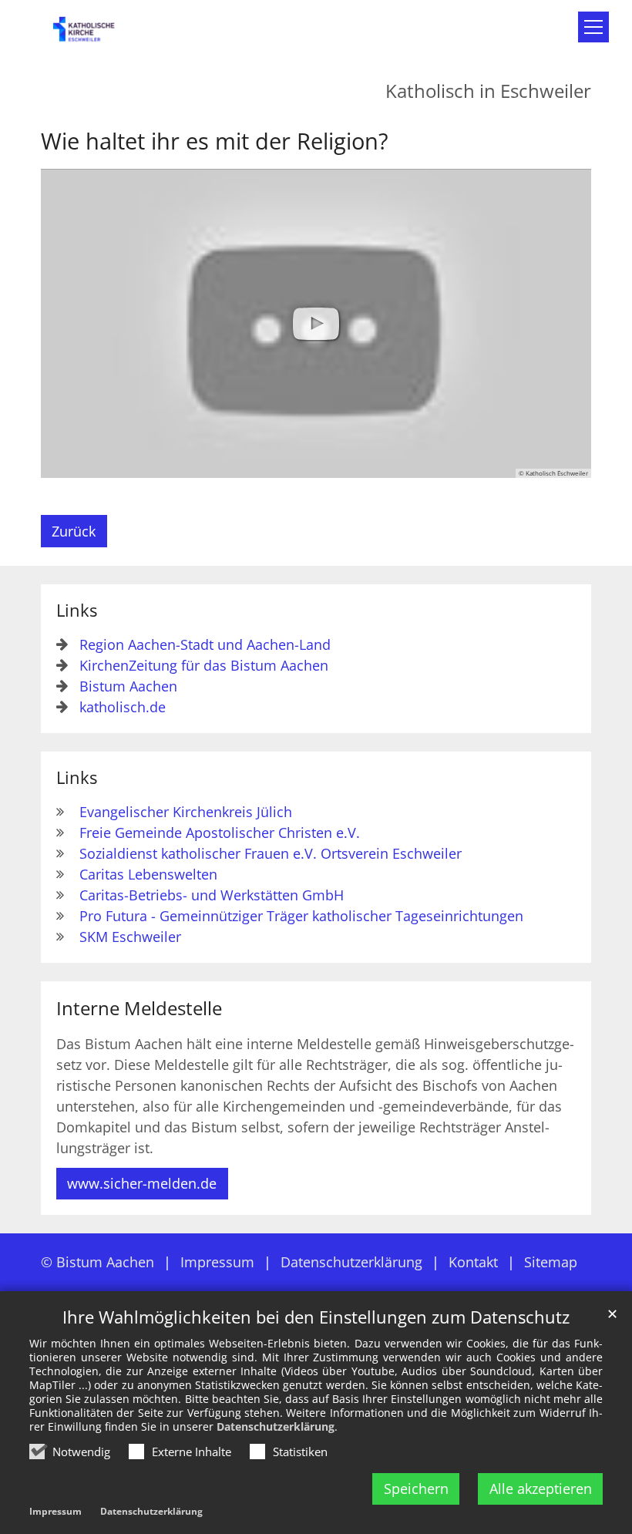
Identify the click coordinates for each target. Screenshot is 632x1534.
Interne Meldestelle (139, 1008)
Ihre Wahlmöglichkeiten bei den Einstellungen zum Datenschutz (316, 1317)
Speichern (416, 1488)
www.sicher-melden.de (142, 1183)
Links (76, 610)
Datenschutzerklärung (275, 1426)
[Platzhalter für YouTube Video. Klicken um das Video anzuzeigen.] (316, 324)
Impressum (55, 1511)
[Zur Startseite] (93, 34)
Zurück (74, 531)
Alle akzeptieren (540, 1488)
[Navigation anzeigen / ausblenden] (593, 27)
